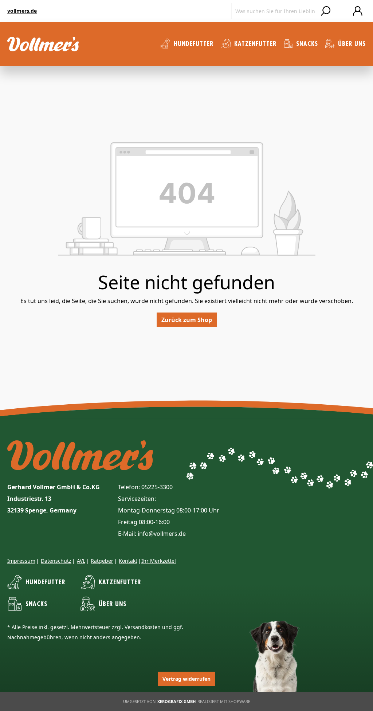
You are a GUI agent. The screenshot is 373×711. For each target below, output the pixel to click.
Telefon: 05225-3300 (145, 487)
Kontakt (128, 560)
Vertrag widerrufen (186, 678)
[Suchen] (326, 11)
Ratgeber (102, 560)
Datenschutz (56, 560)
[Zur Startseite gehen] (43, 44)
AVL (81, 560)
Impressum (21, 560)
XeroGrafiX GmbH (176, 701)
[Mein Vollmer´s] (358, 11)
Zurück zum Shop (186, 320)
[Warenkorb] (342, 11)
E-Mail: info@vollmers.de (152, 534)
